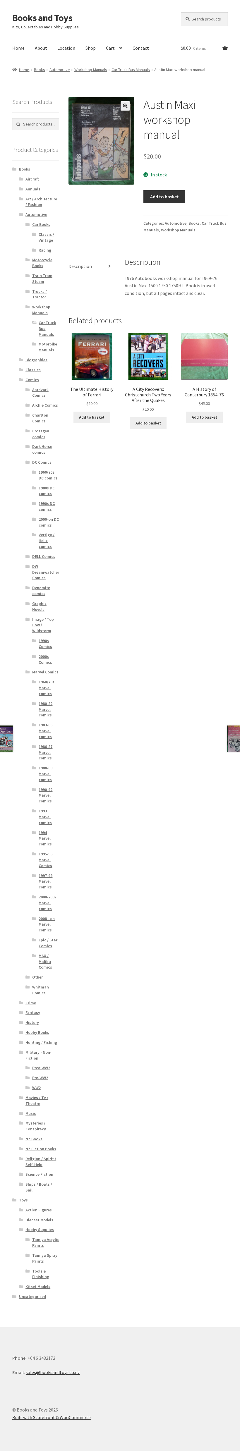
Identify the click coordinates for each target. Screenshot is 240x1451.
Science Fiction (39, 1174)
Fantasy (32, 1012)
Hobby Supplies (39, 1229)
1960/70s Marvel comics (46, 687)
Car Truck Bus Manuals (131, 69)
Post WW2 (41, 1067)
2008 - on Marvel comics (47, 924)
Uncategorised (32, 1296)
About (41, 48)
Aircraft (32, 179)
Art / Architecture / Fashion (41, 201)
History (32, 1022)
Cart (110, 48)
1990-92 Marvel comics (45, 795)
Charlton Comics (40, 418)
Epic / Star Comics (48, 942)
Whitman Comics (40, 990)
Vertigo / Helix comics (46, 540)
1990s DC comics (47, 506)
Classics (33, 369)
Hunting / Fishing (41, 1042)
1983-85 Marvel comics (45, 730)
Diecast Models (39, 1220)
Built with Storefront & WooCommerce (51, 1417)
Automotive (59, 69)
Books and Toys (42, 18)
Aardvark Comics (40, 392)
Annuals (32, 189)
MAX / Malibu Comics (45, 961)
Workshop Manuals (90, 69)
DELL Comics (43, 556)
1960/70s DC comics (48, 475)
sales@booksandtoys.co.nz (53, 1372)
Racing (45, 250)
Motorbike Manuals (48, 347)
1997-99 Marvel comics (45, 881)
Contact (141, 48)
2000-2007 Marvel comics (47, 902)
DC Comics (42, 462)
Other (37, 977)
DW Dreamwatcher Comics (45, 572)
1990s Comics (45, 643)
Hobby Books (37, 1032)
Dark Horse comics (42, 449)
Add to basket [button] (91, 417)
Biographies (36, 359)
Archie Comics (45, 405)
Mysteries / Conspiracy (35, 1126)
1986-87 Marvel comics (45, 752)
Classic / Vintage (46, 237)
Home (18, 48)
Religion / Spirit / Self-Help (40, 1161)
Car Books (41, 224)
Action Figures (38, 1210)
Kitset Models (37, 1286)
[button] (125, 106)
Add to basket (164, 197)
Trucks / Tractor (39, 294)
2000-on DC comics (49, 522)
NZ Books (33, 1138)
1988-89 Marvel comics (45, 773)
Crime (30, 1002)
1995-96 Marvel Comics (45, 859)
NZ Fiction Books (40, 1148)
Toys (23, 1200)
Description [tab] (80, 266)
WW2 (36, 1087)
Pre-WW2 (40, 1077)
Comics (32, 379)
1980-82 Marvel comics (45, 709)
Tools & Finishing (40, 1274)
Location (66, 48)
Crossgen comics (40, 433)
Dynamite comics (41, 590)
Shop (90, 48)
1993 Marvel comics (45, 816)
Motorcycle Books (42, 262)
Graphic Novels (39, 606)
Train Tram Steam (42, 278)
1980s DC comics (47, 490)
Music (30, 1113)
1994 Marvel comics (45, 838)
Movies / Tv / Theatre (36, 1100)
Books (39, 69)
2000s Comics (45, 659)
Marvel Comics (45, 672)
